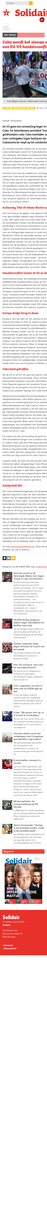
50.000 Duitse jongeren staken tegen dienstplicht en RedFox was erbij (29, 622)
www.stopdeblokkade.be (23, 546)
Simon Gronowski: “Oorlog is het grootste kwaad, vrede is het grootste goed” (29, 828)
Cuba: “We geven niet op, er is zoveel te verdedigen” (29, 714)
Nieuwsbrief (10, 948)
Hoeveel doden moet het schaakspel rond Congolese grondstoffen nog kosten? (28, 736)
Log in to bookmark (5, 558)
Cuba (7, 108)
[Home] (13, 918)
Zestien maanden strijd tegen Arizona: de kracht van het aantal (29, 646)
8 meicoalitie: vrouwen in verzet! (27, 762)
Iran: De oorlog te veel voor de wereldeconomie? (28, 666)
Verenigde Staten (23, 108)
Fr (42, 20)
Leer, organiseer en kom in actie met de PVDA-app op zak (28, 688)
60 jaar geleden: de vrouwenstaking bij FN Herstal (26, 804)
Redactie (8, 945)
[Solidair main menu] (6, 27)
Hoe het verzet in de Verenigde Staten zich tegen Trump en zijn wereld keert (29, 576)
